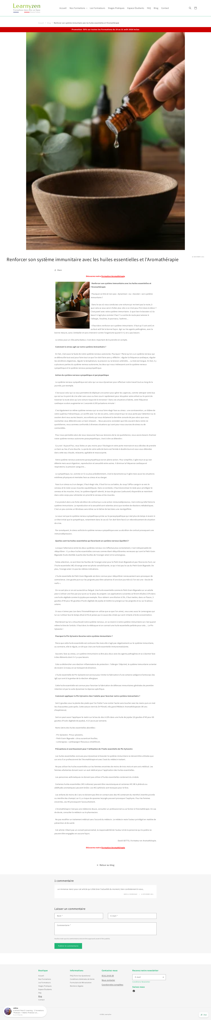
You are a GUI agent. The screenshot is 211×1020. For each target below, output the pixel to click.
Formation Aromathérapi (112, 276)
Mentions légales (76, 986)
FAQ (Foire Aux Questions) (80, 976)
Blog (40, 996)
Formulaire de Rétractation (81, 982)
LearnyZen (108, 1014)
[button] (78, 8)
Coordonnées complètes (112, 984)
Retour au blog (107, 865)
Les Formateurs (44, 982)
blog (49, 23)
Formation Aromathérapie (113, 847)
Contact (41, 1000)
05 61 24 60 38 (108, 975)
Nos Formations (44, 979)
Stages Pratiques (45, 986)
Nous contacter (108, 980)
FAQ (39, 993)
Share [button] (59, 270)
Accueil (41, 23)
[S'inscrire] (163, 977)
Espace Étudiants (45, 989)
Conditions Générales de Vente (82, 979)
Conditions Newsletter (141, 982)
